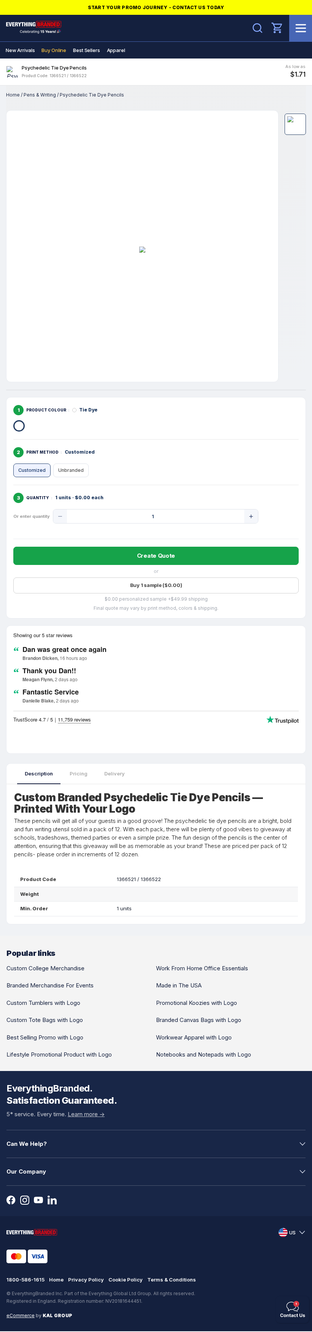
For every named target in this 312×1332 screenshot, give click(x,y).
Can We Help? (26, 1143)
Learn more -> (86, 1114)
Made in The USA (179, 985)
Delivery (114, 773)
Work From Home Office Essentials (202, 968)
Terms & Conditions (171, 1280)
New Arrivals (20, 50)
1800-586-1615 (25, 1280)
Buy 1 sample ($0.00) (156, 585)
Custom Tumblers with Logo (43, 1002)
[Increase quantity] (251, 516)
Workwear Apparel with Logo (194, 1037)
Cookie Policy (125, 1280)
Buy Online (53, 50)
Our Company (26, 1171)
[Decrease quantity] (60, 516)
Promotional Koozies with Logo (196, 1002)
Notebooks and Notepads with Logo (203, 1054)
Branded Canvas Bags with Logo (198, 1020)
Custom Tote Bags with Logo (44, 1020)
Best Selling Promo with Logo (44, 1037)
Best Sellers (86, 50)
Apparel (116, 50)
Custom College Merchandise (45, 968)
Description (39, 773)
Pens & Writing (40, 95)
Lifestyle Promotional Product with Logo (59, 1054)
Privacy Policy (86, 1280)
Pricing (79, 773)
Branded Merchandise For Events (50, 985)
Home (13, 95)
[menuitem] (20, 50)
